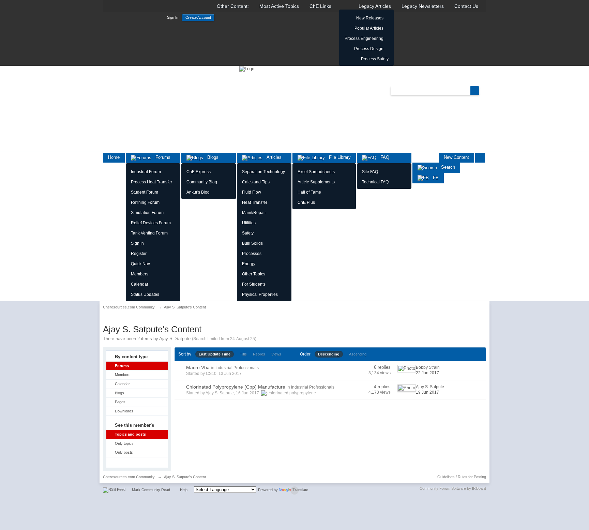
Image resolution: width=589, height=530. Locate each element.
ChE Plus (306, 202)
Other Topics (253, 274)
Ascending (357, 354)
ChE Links (320, 6)
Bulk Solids (252, 243)
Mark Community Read (151, 490)
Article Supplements (316, 182)
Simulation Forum (147, 212)
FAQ (382, 157)
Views (276, 354)
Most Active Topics (279, 6)
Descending (328, 354)
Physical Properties (260, 294)
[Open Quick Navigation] (480, 158)
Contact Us (466, 6)
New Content (456, 157)
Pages (120, 402)
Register (139, 253)
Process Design (368, 48)
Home (114, 157)
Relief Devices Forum (151, 223)
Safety (248, 233)
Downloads (124, 411)
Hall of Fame (309, 192)
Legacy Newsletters (423, 6)
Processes (251, 253)
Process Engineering (364, 38)
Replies (259, 354)
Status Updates (145, 294)
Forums (160, 157)
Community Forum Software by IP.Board (453, 488)
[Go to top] (294, 490)
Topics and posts (130, 434)
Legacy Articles (375, 6)
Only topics (124, 443)
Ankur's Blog (198, 192)
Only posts (124, 452)
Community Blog (201, 182)
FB (434, 177)
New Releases (369, 18)
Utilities (249, 223)
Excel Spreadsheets (316, 171)
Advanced (483, 90)
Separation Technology (263, 171)
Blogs (210, 157)
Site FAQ (370, 171)
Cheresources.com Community (129, 477)
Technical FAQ (375, 182)
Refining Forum (145, 202)
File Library (338, 157)
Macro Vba (198, 367)
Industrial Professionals (237, 367)
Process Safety (375, 59)
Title (243, 354)
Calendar (139, 284)
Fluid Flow (251, 192)
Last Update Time (214, 354)
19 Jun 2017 (427, 392)
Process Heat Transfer (151, 182)
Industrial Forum (146, 171)
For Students (254, 284)
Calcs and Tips (256, 182)
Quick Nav (140, 263)
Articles (272, 157)
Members (139, 274)
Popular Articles (368, 28)
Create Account (198, 17)
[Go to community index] (246, 68)
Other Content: (233, 6)
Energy (248, 263)
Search (446, 167)
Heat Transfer (254, 202)
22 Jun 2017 (427, 372)
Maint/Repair (254, 212)
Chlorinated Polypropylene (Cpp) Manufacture (235, 387)
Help (183, 490)
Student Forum (144, 192)
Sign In (172, 17)
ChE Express (198, 171)
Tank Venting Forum (149, 233)
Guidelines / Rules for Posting (461, 477)
